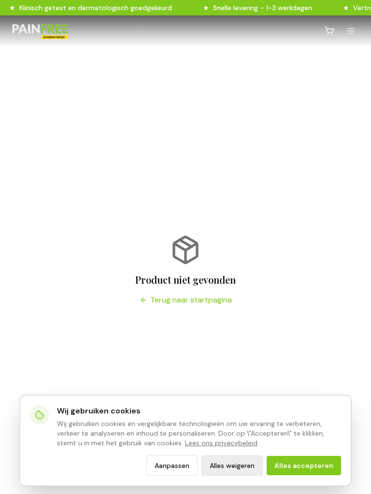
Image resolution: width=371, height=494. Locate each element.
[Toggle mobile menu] (350, 31)
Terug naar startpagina (191, 300)
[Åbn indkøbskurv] (329, 31)
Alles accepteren (303, 465)
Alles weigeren (232, 465)
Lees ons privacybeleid (221, 443)
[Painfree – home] (40, 31)
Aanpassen (172, 465)
